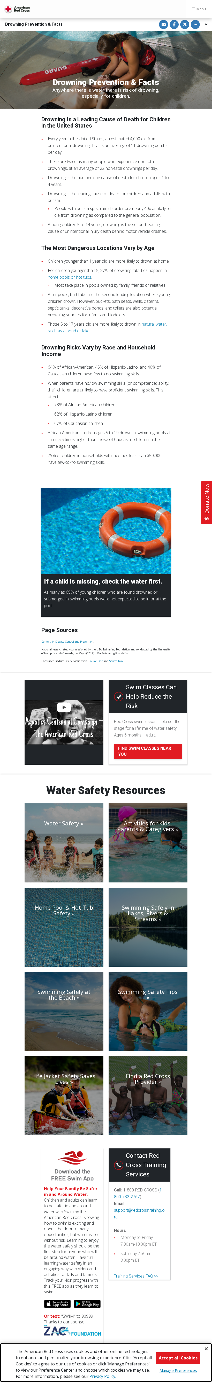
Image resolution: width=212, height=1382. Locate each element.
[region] (106, 1362)
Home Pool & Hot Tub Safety (64, 910)
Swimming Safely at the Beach (63, 994)
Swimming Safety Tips (148, 992)
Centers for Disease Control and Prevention (67, 641)
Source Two (116, 661)
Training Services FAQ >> (136, 1276)
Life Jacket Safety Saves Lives (63, 1078)
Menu (200, 8)
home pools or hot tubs (69, 277)
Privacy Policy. (102, 1376)
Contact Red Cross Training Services (146, 1165)
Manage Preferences (178, 1370)
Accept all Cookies (178, 1358)
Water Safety (61, 823)
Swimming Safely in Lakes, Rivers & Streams (148, 913)
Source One (96, 661)
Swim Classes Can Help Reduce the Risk (151, 697)
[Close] (206, 1349)
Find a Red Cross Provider (148, 1078)
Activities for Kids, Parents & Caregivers (145, 826)
